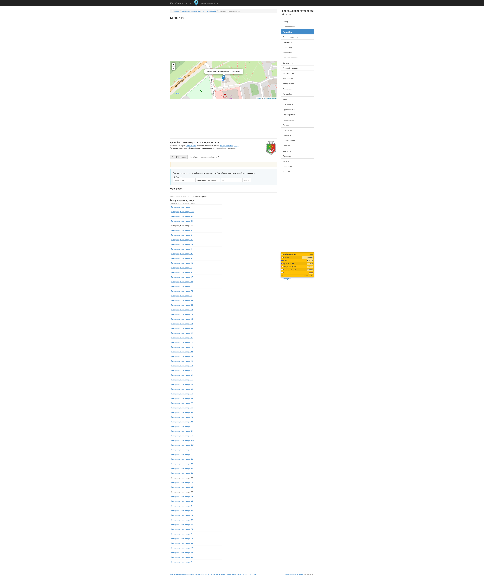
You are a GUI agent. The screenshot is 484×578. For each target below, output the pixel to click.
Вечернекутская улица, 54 (182, 216)
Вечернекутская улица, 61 (182, 235)
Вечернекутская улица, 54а (182, 211)
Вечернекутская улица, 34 (182, 389)
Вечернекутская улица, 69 (182, 300)
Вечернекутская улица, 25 (182, 244)
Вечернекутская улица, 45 (182, 319)
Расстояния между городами (182, 574)
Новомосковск (288, 104)
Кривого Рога (191, 145)
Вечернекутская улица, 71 (182, 286)
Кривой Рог (211, 11)
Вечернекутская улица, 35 (182, 337)
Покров (286, 125)
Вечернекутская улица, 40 (182, 323)
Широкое (286, 171)
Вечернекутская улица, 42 (182, 333)
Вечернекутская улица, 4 (181, 267)
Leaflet (259, 98)
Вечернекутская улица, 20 (182, 421)
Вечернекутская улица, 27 (182, 370)
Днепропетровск (289, 26)
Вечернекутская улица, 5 (181, 258)
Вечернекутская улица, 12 (182, 342)
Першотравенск (289, 114)
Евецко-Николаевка (291, 68)
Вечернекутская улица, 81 (182, 230)
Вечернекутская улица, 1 (181, 207)
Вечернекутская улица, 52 (182, 221)
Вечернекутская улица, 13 (182, 365)
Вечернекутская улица (229, 145)
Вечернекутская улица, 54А (182, 440)
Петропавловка (289, 119)
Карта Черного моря (209, 3)
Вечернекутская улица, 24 (182, 361)
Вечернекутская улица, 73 (182, 314)
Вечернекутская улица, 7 (181, 295)
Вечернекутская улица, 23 (182, 356)
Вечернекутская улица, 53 (182, 412)
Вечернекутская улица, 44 (182, 407)
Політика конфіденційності (248, 574)
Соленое (286, 145)
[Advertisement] (223, 42)
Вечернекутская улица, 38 (182, 281)
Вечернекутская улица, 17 (182, 393)
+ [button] (173, 64)
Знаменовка (288, 78)
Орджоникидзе (289, 109)
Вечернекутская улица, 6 (181, 272)
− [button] (173, 68)
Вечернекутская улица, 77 (182, 403)
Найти (246, 180)
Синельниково (289, 140)
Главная (175, 11)
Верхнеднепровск (290, 57)
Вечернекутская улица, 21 (182, 253)
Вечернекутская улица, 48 (182, 263)
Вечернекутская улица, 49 (182, 309)
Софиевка (287, 151)
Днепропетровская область (193, 11)
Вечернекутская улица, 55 (182, 305)
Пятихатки (287, 135)
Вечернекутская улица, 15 (182, 379)
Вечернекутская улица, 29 (182, 351)
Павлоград (287, 47)
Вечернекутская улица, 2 (181, 249)
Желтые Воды (288, 73)
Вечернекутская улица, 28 (182, 384)
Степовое (287, 156)
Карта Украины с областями (224, 574)
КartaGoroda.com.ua (270, 98)
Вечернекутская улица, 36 (182, 328)
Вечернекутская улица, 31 (182, 239)
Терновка (287, 161)
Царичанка (287, 166)
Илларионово (288, 83)
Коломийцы (287, 94)
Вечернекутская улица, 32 (182, 375)
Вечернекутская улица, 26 (182, 417)
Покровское (287, 130)
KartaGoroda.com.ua (180, 3)
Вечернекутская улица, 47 (182, 277)
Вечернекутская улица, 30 (182, 398)
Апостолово (288, 52)
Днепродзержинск (290, 37)
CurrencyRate (286, 278)
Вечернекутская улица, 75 (182, 291)
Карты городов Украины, (294, 574)
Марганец (287, 99)
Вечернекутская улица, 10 (182, 347)
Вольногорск (288, 63)
